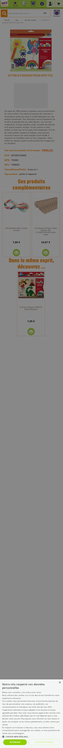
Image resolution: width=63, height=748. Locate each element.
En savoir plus (31, 733)
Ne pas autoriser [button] (44, 742)
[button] (31, 736)
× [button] (60, 682)
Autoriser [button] (15, 742)
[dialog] (31, 713)
